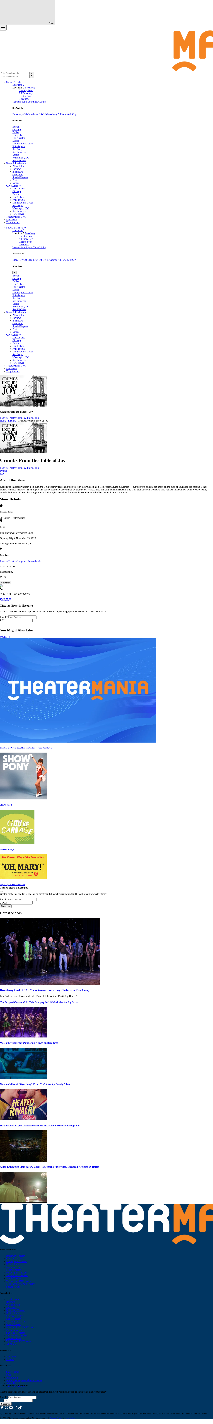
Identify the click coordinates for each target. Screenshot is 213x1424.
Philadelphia (18, 146)
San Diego (17, 149)
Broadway (30, 87)
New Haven (18, 214)
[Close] (1, 891)
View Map (5, 583)
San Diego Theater (15, 1332)
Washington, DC (20, 157)
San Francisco (19, 152)
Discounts (24, 99)
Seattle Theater (13, 1278)
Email (4, 617)
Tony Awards (12, 222)
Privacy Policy (56, 1418)
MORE (4, 636)
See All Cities (19, 160)
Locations (17, 84)
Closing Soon (25, 96)
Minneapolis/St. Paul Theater (20, 1284)
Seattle (15, 154)
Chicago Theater (14, 1258)
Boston (15, 126)
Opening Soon (26, 90)
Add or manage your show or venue (24, 1380)
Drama (3, 470)
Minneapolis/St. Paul (22, 143)
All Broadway (26, 93)
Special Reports (20, 177)
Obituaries (17, 174)
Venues (16, 101)
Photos (15, 180)
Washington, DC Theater (18, 1281)
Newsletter (11, 219)
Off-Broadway (31, 114)
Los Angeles (18, 138)
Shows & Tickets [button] (15, 82)
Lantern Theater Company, (13, 418)
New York (11, 1356)
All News (11, 1344)
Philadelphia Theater (16, 1272)
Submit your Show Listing (33, 101)
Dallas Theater (13, 1318)
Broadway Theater (15, 1255)
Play (2, 473)
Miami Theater (13, 1269)
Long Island (18, 135)
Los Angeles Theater (16, 1261)
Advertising (12, 1377)
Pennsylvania (34, 561)
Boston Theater (13, 1264)
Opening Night (13, 1304)
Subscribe (6, 623)
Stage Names (12, 1372)
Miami (15, 140)
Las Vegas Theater (15, 1267)
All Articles (18, 166)
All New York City (67, 114)
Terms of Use (69, 1418)
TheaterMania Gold (16, 216)
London (10, 1359)
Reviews (16, 169)
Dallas (15, 132)
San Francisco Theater (17, 1275)
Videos (15, 183)
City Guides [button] (12, 185)
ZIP (2, 620)
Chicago (16, 129)
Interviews (17, 171)
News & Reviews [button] (15, 163)
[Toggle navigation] (3, 27)
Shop (8, 1374)
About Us (11, 1383)
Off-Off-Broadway (48, 114)
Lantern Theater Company (13, 561)
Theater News (13, 1299)
